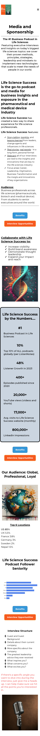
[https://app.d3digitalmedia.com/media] (6, 10)
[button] (38, 10)
